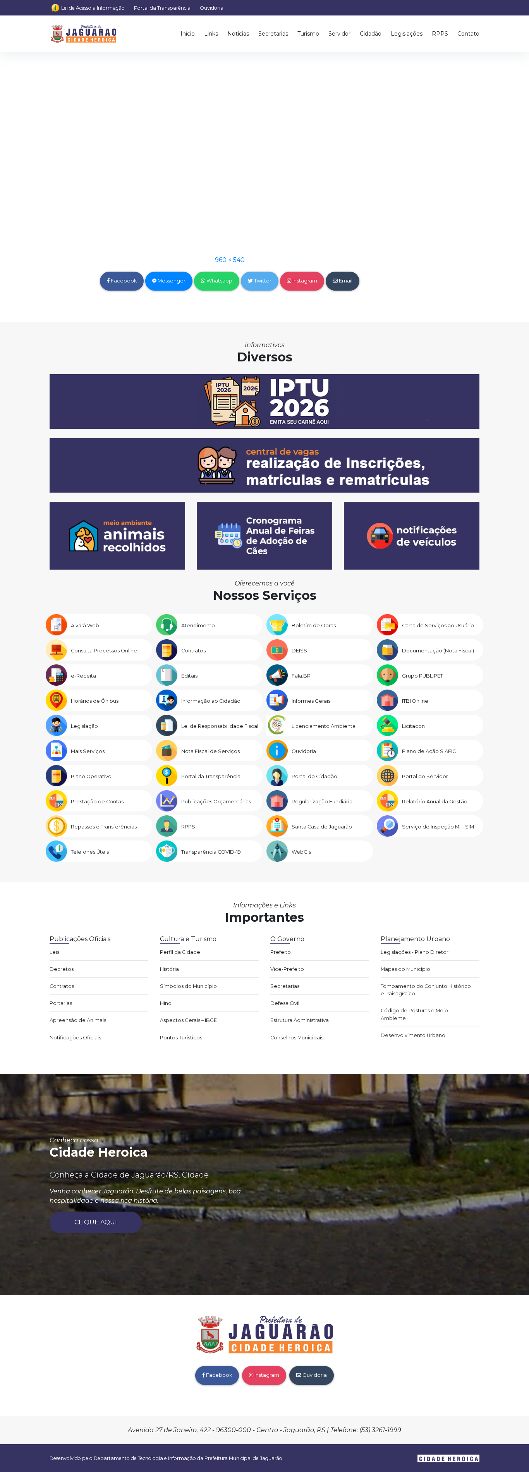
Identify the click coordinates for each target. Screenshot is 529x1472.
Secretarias (273, 33)
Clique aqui (95, 1222)
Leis (54, 952)
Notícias (238, 33)
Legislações (407, 33)
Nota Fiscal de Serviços (210, 751)
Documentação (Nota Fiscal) (438, 651)
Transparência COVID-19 (211, 852)
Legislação (84, 726)
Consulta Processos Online (104, 651)
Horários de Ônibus (95, 701)
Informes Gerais (311, 701)
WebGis (301, 852)
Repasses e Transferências (104, 827)
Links (211, 33)
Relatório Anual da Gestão (434, 801)
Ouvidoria (211, 8)
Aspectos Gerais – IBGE (188, 1020)
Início (187, 33)
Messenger (170, 281)
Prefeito (280, 952)
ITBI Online (415, 701)
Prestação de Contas (97, 801)
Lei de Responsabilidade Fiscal (219, 726)
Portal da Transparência (162, 8)
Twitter (262, 281)
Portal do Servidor (425, 776)
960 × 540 (230, 260)
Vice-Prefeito (287, 969)
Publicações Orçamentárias (216, 801)
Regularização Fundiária (322, 801)
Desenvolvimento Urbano (413, 1035)
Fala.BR (301, 676)
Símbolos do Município (188, 986)
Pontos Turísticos (181, 1038)
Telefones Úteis (90, 852)
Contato (468, 33)
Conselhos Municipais (296, 1038)
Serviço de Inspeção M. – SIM (438, 827)
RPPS (440, 33)
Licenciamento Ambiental (324, 726)
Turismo (308, 33)
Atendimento (198, 625)
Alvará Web (85, 625)
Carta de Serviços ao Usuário (438, 625)
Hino (166, 1003)
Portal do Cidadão (314, 776)
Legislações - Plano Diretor (414, 952)
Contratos (193, 651)
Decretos (62, 969)
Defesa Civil (284, 1003)
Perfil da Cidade (180, 952)
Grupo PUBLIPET (422, 676)
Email (345, 281)
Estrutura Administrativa (299, 1020)
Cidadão (370, 33)
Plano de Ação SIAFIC (429, 751)
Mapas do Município (405, 969)
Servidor (339, 33)
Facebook (123, 281)
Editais (189, 676)
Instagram (304, 281)
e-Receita (83, 676)
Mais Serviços (88, 751)
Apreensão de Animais (78, 1020)
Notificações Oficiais (75, 1038)
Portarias (61, 1003)
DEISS (299, 651)
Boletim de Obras (314, 625)
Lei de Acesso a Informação (93, 8)
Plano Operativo (91, 776)
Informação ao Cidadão (210, 701)
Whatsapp (218, 281)
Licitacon (413, 726)
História (169, 969)
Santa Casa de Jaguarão (322, 827)
